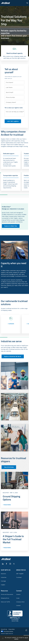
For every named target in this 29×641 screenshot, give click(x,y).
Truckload (18, 577)
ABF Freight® (19, 573)
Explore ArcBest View (10, 226)
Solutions (3, 573)
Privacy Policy (12, 629)
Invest (17, 598)
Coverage (3, 581)
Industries (3, 577)
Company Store (20, 601)
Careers (18, 594)
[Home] (5, 3)
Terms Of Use (4, 629)
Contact (18, 605)
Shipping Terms (5, 598)
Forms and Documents (7, 594)
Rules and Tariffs (5, 601)
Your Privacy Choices (8, 631)
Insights (3, 584)
